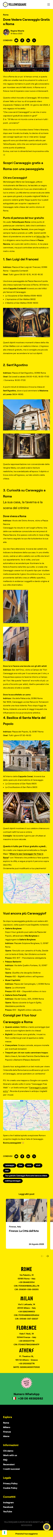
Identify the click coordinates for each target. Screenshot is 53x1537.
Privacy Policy (10, 1483)
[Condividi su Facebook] (22, 40)
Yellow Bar (41, 236)
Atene (6, 1436)
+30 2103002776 (27, 1363)
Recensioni (9, 1464)
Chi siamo (8, 1450)
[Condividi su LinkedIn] (28, 40)
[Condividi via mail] (16, 40)
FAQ (5, 1459)
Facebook (8, 1506)
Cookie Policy (10, 1487)
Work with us (10, 1455)
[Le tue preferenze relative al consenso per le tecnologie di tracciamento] (4, 1532)
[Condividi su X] (34, 40)
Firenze (7, 1431)
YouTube (7, 1511)
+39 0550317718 (26, 1341)
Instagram (8, 1502)
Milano (6, 1427)
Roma (6, 1422)
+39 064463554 (26, 1282)
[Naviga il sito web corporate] (14, 4)
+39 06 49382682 (30, 1398)
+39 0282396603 (26, 1311)
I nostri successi (11, 1468)
